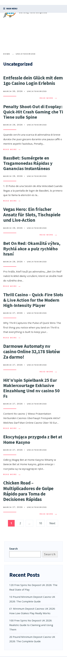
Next (52, 523)
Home (6, 54)
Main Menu (11, 8)
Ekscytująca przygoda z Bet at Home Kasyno (32, 439)
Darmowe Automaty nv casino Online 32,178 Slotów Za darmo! (31, 351)
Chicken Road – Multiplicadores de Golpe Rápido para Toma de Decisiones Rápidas (28, 491)
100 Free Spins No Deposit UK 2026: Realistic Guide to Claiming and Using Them (31, 625)
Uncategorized (37, 91)
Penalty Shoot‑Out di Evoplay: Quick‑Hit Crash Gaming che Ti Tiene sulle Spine (33, 112)
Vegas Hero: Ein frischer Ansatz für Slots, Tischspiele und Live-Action (31, 214)
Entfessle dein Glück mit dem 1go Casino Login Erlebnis (33, 80)
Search (13, 548)
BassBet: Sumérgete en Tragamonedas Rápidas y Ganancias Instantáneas (28, 163)
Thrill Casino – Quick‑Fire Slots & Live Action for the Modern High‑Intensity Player (33, 300)
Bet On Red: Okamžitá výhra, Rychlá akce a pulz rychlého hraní (31, 248)
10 (40, 523)
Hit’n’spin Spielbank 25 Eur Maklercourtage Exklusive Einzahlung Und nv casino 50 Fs (31, 388)
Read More (49, 98)
